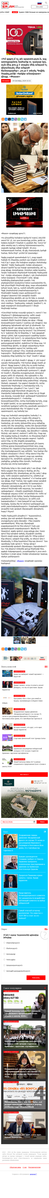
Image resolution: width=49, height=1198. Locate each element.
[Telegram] (25, 119)
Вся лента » (24, 774)
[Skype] (22, 119)
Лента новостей (8, 666)
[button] (46, 568)
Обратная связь (15, 1167)
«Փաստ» (20, 561)
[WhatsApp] (19, 119)
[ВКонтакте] (6, 119)
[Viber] (15, 119)
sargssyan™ (33, 1174)
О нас (25, 1167)
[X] (9, 119)
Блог (5, 832)
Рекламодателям (34, 1167)
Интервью (6, 81)
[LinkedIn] (12, 119)
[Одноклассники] (3, 119)
